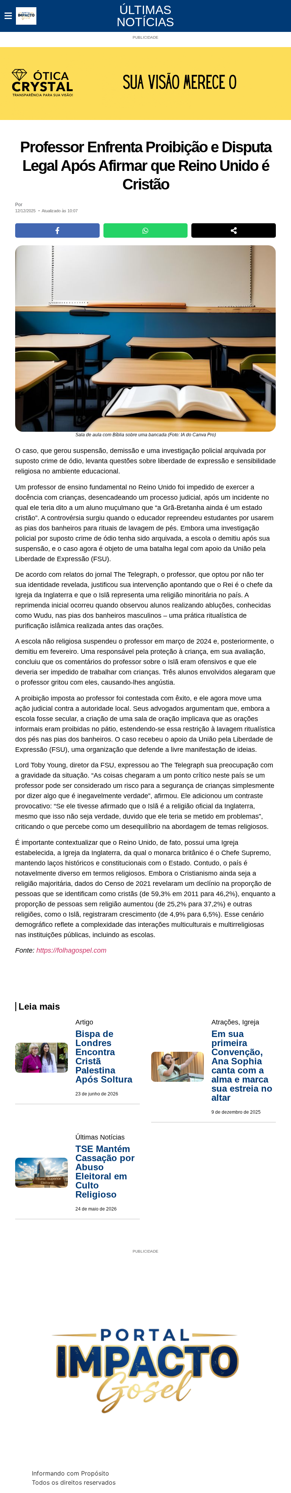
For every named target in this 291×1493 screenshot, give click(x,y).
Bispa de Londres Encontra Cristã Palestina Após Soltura (103, 1056)
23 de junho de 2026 (96, 1094)
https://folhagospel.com (71, 950)
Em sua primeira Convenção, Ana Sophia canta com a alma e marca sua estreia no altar (241, 1066)
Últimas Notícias (145, 16)
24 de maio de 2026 (96, 1209)
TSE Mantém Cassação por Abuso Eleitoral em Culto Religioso (105, 1171)
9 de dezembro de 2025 (236, 1112)
